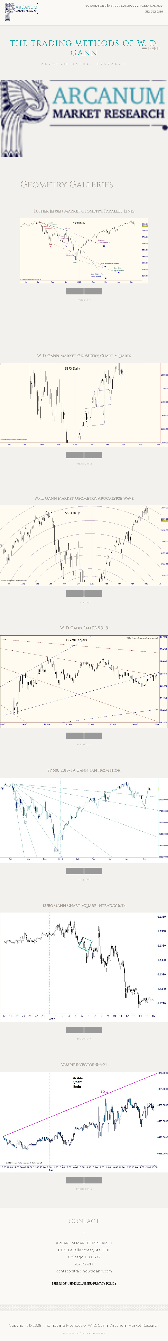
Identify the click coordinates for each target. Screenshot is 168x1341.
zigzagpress (96, 1333)
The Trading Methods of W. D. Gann (84, 48)
